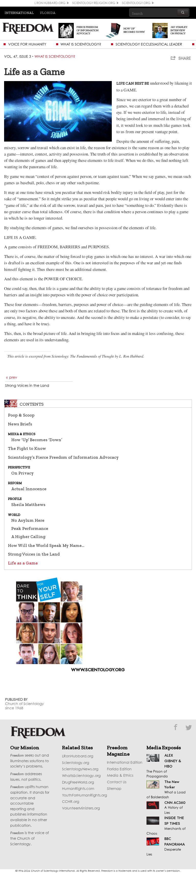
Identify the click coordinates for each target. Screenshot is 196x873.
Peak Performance (29, 528)
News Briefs (20, 423)
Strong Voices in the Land (34, 554)
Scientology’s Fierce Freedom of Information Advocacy (63, 457)
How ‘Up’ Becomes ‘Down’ (36, 439)
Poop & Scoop (21, 415)
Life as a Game (23, 562)
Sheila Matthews (28, 504)
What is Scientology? (80, 44)
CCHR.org (70, 802)
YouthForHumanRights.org (84, 795)
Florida (47, 13)
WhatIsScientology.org (81, 776)
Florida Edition (119, 769)
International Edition (124, 762)
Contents (32, 404)
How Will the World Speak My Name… (46, 545)
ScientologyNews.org (80, 769)
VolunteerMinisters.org (81, 808)
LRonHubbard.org (77, 756)
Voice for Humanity (27, 44)
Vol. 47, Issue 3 (17, 56)
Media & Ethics (120, 775)
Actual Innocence (28, 488)
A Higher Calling (28, 536)
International (19, 13)
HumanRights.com (78, 789)
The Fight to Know (27, 448)
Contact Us (116, 782)
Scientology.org (75, 763)
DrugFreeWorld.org (78, 782)
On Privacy (22, 473)
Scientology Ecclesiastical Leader (149, 44)
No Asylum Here (27, 520)
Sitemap (114, 789)
